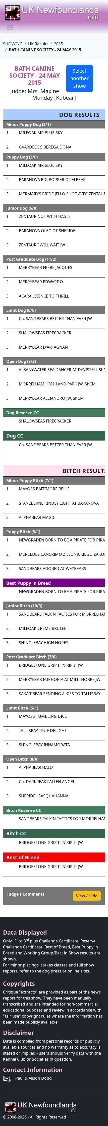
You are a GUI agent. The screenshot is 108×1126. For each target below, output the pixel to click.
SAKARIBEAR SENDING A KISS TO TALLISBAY (59, 693)
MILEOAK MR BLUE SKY (41, 132)
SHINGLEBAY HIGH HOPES (43, 642)
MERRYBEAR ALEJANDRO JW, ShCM (51, 398)
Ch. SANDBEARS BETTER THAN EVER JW (55, 318)
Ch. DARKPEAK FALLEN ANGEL (47, 781)
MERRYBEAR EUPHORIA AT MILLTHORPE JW (59, 679)
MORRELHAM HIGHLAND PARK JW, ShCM (57, 384)
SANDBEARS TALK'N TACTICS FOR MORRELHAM (63, 614)
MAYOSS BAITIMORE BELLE (44, 489)
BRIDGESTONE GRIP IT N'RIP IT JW (51, 665)
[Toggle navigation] (10, 28)
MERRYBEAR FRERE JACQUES (45, 267)
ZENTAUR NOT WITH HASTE (45, 216)
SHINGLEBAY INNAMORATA (44, 745)
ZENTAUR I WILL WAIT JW (42, 245)
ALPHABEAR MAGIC (37, 517)
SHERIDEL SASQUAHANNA (43, 796)
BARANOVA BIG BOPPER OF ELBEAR (52, 179)
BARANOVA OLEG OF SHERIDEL (48, 230)
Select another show (79, 78)
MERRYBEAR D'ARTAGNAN (43, 347)
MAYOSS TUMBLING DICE (43, 716)
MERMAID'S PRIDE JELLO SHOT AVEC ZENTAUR (62, 194)
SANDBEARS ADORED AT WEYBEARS (52, 568)
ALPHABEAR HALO (36, 767)
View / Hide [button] (86, 896)
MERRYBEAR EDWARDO (41, 282)
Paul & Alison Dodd (33, 1078)
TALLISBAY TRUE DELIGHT (43, 730)
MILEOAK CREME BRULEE (42, 628)
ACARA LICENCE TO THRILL (44, 296)
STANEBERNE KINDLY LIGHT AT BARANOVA (59, 503)
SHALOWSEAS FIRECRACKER (45, 333)
